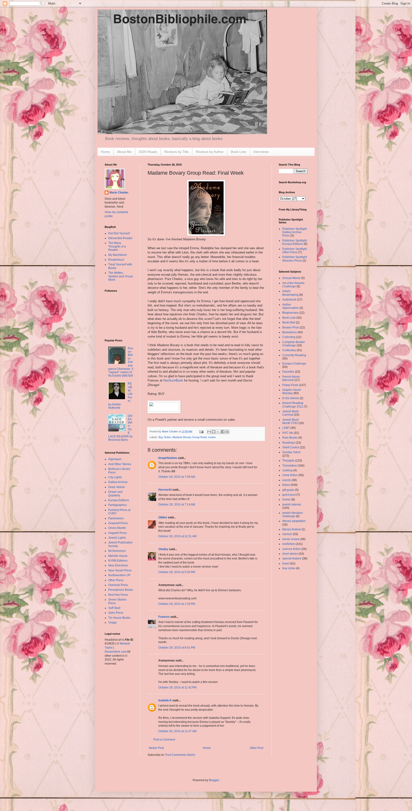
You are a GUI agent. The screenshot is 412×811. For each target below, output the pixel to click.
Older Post (256, 748)
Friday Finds (290, 385)
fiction (167, 437)
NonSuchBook (173, 380)
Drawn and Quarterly (115, 493)
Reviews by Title (176, 152)
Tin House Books (119, 617)
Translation (289, 465)
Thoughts (288, 460)
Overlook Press (118, 585)
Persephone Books (120, 589)
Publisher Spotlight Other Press (294, 250)
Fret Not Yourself (119, 233)
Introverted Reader (120, 238)
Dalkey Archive (118, 482)
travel (285, 563)
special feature (291, 558)
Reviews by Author (210, 152)
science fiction (291, 549)
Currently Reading (294, 355)
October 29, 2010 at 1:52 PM (176, 604)
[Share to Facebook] (222, 431)
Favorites (288, 371)
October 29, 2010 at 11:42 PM (177, 687)
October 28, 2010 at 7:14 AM (176, 504)
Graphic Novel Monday (291, 391)
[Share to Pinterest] (227, 431)
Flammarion (116, 518)
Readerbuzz (116, 259)
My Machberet (117, 255)
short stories (290, 553)
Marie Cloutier (119, 192)
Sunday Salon (291, 452)
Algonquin (115, 459)
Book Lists (238, 152)
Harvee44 (165, 489)
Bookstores (289, 332)
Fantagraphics (117, 505)
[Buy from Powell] (164, 411)
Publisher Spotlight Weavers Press (294, 258)
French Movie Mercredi (291, 378)
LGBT (286, 428)
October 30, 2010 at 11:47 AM (177, 731)
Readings (288, 442)
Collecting (288, 337)
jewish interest (291, 504)
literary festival (291, 529)
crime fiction (290, 475)
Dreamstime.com (116, 651)
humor (286, 499)
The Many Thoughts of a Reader (117, 246)
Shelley (163, 549)
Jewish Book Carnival (290, 413)
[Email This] (209, 431)
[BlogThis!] (213, 431)
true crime (288, 568)
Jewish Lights (117, 537)
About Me (124, 152)
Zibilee (162, 517)
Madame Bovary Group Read (189, 437)
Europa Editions (118, 500)
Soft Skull (114, 608)
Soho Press (115, 612)
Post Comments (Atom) (180, 755)
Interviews (261, 152)
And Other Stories (119, 464)
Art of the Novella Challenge (293, 284)
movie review (290, 539)
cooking (287, 470)
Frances (164, 616)
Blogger (214, 780)
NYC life (287, 433)
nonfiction (288, 544)
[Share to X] (218, 431)
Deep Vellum (116, 487)
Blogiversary (290, 312)
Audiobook (289, 299)
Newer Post (156, 748)
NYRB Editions (118, 560)
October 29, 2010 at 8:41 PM (176, 647)
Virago (112, 622)
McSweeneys (117, 551)
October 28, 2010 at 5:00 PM (176, 572)
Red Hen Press (118, 594)
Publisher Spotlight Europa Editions (294, 242)
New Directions (118, 565)
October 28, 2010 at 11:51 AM (177, 536)
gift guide (288, 490)
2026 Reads (148, 152)
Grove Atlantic (117, 528)
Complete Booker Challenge (293, 343)
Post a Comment (164, 739)
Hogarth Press (117, 533)
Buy (161, 437)
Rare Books (290, 437)
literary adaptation (294, 521)
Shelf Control (290, 447)
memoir (287, 534)
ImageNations (167, 458)
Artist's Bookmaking (290, 293)
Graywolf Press (118, 523)
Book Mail (288, 322)
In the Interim (290, 398)
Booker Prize (290, 327)
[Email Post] (201, 431)
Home (105, 152)
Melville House (118, 556)
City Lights (115, 477)
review (212, 437)
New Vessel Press (120, 570)
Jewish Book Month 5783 (290, 421)
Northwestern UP (119, 575)
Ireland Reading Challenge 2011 (292, 404)
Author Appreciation (290, 306)
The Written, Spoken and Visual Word (120, 276)
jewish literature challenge (292, 514)
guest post (289, 494)
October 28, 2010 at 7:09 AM (176, 476)
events (286, 480)
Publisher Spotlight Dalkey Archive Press (294, 232)
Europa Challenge (294, 363)
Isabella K (165, 700)
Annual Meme (291, 278)
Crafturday (289, 350)
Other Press (116, 580)
